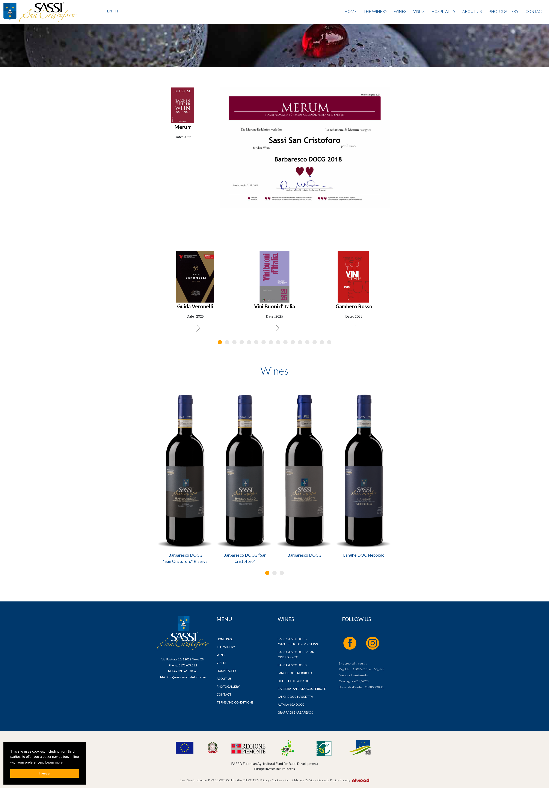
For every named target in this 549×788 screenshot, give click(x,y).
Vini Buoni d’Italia (274, 306)
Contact (534, 11)
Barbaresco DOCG (304, 555)
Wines (400, 11)
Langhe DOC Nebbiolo (364, 555)
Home (351, 11)
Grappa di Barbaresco (295, 712)
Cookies (276, 780)
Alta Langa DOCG (291, 704)
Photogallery (504, 11)
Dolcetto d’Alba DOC (295, 681)
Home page (225, 639)
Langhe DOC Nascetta (295, 696)
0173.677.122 (188, 665)
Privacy (265, 780)
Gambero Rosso (354, 306)
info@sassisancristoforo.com (186, 677)
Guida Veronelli (195, 306)
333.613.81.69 (188, 671)
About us (472, 11)
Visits (419, 11)
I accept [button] (44, 773)
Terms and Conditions (235, 702)
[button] (219, 342)
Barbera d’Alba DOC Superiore (302, 688)
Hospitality (443, 11)
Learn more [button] (54, 762)
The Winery (375, 11)
